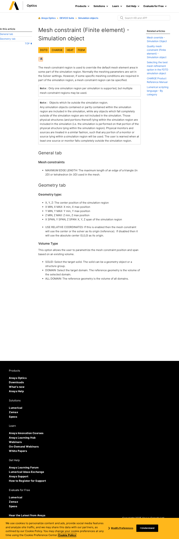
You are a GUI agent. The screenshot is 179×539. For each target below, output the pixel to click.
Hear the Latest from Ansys (27, 515)
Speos (13, 416)
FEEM (81, 50)
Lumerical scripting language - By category (158, 91)
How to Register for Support (27, 480)
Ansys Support (18, 476)
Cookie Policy (67, 535)
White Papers (18, 451)
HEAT (70, 50)
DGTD (44, 50)
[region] (89, 528)
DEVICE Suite (67, 18)
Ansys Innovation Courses (26, 433)
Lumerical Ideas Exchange (26, 472)
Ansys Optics (48, 18)
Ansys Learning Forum (24, 467)
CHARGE (57, 50)
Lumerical (15, 407)
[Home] (23, 9)
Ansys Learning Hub (22, 437)
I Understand (147, 528)
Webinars (15, 442)
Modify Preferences (122, 528)
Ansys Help (16, 391)
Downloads (16, 382)
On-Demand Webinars (24, 446)
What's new (16, 386)
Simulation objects (88, 18)
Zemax (13, 412)
